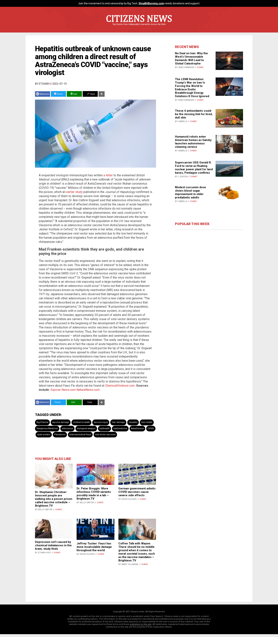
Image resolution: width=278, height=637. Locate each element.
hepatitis (133, 422)
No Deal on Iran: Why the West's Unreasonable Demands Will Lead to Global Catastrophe (191, 58)
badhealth (104, 428)
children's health (81, 422)
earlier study (74, 192)
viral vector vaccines (105, 434)
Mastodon (45, 94)
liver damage (118, 422)
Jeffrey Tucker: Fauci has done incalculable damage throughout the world (94, 547)
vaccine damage (60, 422)
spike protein (43, 434)
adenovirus (67, 428)
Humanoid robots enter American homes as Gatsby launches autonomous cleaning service (193, 142)
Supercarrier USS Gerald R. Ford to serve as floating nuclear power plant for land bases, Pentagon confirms (194, 167)
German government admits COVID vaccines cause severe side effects (136, 492)
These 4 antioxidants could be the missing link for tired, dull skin (194, 114)
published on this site (140, 624)
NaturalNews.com (88, 390)
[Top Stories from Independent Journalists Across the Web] (139, 27)
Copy (92, 94)
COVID (151, 428)
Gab (75, 94)
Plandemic (59, 434)
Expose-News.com (63, 390)
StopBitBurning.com (151, 3)
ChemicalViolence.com (120, 385)
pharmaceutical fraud (80, 434)
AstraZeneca (137, 428)
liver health (146, 422)
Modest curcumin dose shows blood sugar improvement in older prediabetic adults (190, 192)
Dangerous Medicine (47, 428)
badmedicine (120, 428)
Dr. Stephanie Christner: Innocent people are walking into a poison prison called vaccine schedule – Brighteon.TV (53, 498)
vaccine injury (101, 422)
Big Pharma (42, 422)
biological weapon (86, 428)
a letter (108, 175)
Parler (59, 94)
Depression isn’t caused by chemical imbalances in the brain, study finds (53, 545)
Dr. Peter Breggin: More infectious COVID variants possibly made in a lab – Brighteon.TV (94, 493)
